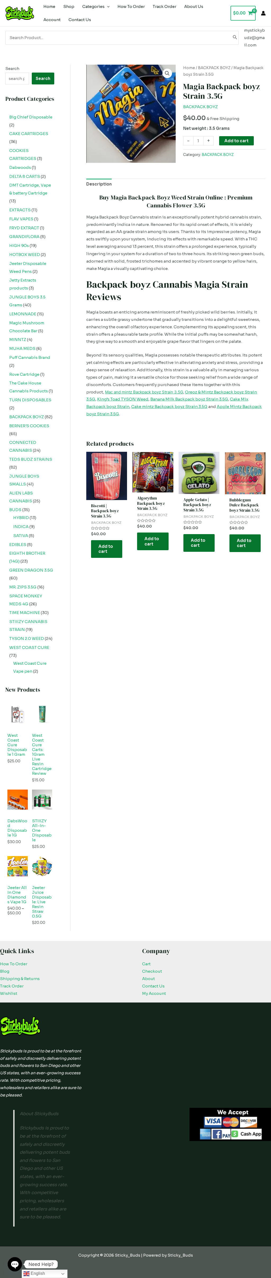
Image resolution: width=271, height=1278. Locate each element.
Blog (4, 971)
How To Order (13, 963)
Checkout (152, 971)
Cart (146, 963)
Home (189, 68)
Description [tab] (99, 184)
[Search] (235, 37)
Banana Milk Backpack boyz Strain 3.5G (189, 399)
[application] (107, 6)
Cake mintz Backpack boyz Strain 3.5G (169, 406)
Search (12, 68)
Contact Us (153, 986)
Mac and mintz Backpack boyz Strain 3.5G (144, 392)
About (148, 978)
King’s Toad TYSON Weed (122, 399)
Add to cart (236, 140)
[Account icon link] (263, 13)
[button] (167, 73)
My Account (154, 993)
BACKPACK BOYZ (214, 68)
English (37, 1273)
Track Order (12, 986)
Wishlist (8, 993)
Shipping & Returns (20, 978)
